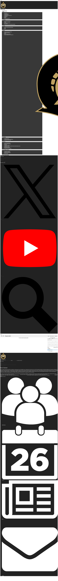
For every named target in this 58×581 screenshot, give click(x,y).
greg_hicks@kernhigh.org (51, 374)
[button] (3, 11)
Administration (6, 14)
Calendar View (55, 347)
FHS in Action (6, 153)
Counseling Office (6, 138)
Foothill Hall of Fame (7, 18)
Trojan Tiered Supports (7, 151)
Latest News (5, 13)
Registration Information (7, 21)
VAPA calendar (50, 351)
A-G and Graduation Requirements (8, 139)
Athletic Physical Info (7, 32)
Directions (5, 16)
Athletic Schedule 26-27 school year (8, 34)
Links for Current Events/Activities (8, 27)
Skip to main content (2, 1)
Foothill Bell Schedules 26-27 (8, 15)
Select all (57, 352)
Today (48, 347)
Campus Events (50, 349)
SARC (5, 17)
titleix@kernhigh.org (17, 374)
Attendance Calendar (7, 145)
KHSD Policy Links (6, 146)
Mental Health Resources (7, 152)
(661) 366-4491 (15, 360)
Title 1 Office (6, 23)
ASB (5, 28)
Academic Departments (7, 22)
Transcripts (5, 144)
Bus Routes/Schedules (7, 147)
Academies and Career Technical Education (9, 24)
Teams (5, 33)
